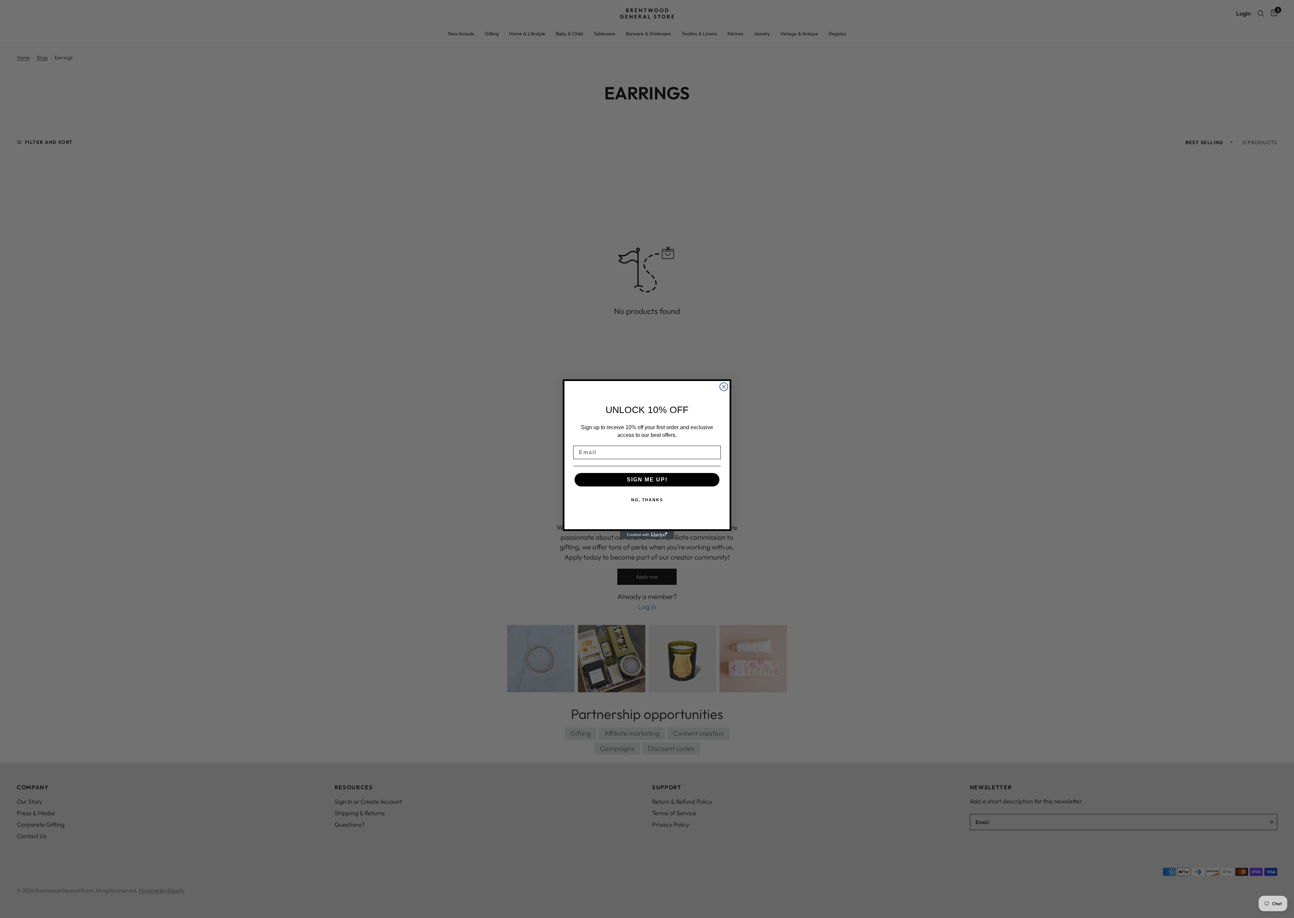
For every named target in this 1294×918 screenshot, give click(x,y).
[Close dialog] (724, 387)
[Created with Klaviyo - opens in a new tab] (647, 535)
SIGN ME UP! (647, 479)
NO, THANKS (647, 500)
